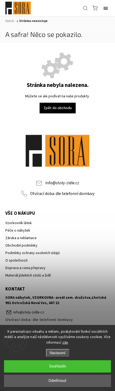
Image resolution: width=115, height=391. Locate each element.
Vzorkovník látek (18, 223)
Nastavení (58, 353)
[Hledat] (85, 8)
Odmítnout (57, 381)
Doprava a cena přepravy (25, 268)
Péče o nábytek (17, 230)
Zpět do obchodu (58, 108)
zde (65, 342)
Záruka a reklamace (21, 238)
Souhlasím (57, 366)
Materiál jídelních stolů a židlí (28, 275)
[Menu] (105, 8)
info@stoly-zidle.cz (62, 183)
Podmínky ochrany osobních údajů (32, 253)
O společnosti (16, 260)
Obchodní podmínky (21, 245)
